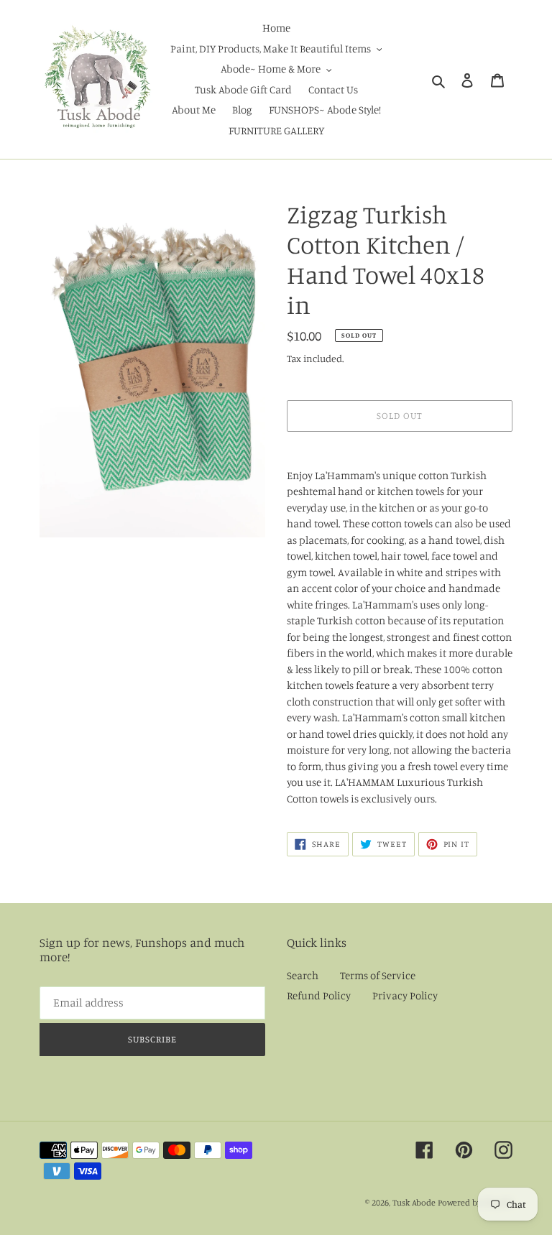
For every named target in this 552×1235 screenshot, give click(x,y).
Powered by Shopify (475, 1202)
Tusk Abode (414, 1202)
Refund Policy (319, 995)
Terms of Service (377, 975)
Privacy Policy (405, 995)
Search (302, 975)
